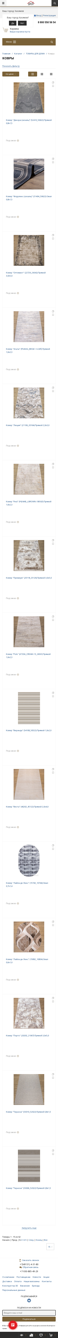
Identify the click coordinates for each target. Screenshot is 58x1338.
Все (45, 1240)
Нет (22, 23)
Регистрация (49, 15)
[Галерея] (41, 74)
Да (12, 23)
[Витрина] (32, 74)
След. (31, 1240)
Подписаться (29, 1319)
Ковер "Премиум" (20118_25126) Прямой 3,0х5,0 (29, 577)
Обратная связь (31, 1267)
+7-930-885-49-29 (29, 1271)
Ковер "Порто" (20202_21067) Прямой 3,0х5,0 (27, 1035)
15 (49, 1246)
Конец (39, 1240)
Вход (38, 15)
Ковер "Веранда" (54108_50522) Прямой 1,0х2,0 (28, 730)
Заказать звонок (30, 1260)
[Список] (51, 74)
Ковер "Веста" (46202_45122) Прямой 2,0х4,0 (27, 806)
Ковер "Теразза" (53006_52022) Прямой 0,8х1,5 (28, 1188)
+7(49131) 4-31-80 (29, 1264)
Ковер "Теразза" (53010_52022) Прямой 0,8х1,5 (28, 1111)
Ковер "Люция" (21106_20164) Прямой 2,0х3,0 (27, 425)
